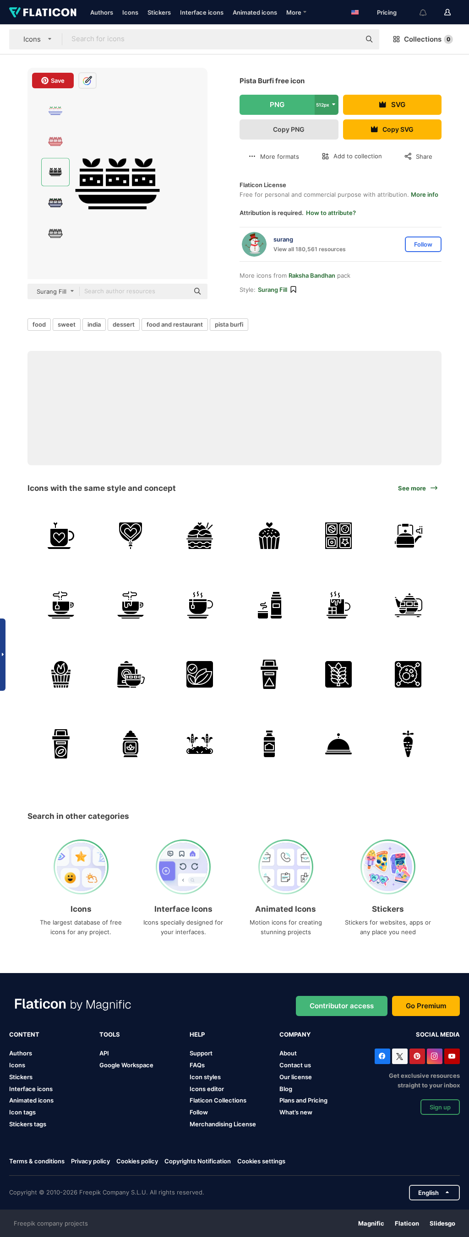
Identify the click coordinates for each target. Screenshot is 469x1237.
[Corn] (200, 743)
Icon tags (22, 1112)
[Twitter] (400, 1056)
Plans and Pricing (303, 1100)
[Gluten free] (338, 674)
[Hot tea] (131, 674)
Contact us (295, 1065)
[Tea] (61, 605)
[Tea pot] (408, 605)
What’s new (295, 1112)
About (288, 1053)
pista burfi (229, 324)
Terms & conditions (37, 1161)
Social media (438, 1034)
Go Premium (426, 1005)
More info (424, 194)
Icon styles (205, 1077)
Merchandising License (223, 1124)
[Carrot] (408, 743)
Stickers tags (27, 1124)
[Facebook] (382, 1056)
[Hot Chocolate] (131, 605)
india (94, 324)
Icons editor (207, 1088)
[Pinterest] (417, 1056)
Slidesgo (442, 1223)
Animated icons (255, 12)
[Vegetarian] (200, 674)
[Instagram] (434, 1056)
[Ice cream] (200, 536)
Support (201, 1053)
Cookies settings (261, 1161)
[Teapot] (408, 536)
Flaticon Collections (218, 1100)
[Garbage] (269, 674)
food (39, 324)
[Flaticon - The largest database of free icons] (42, 12)
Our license (295, 1077)
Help (197, 1034)
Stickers (159, 12)
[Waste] (61, 743)
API (104, 1053)
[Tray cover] (338, 743)
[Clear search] (349, 39)
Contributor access (342, 1005)
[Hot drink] (269, 605)
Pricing (387, 12)
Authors (101, 12)
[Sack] (131, 743)
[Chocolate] (338, 536)
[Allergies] (408, 674)
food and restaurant (175, 324)
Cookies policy (137, 1161)
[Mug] (61, 536)
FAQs (197, 1065)
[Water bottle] (269, 743)
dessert (124, 324)
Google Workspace (126, 1065)
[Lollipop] (131, 536)
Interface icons (202, 12)
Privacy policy (90, 1161)
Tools (109, 1034)
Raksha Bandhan (312, 275)
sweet (67, 324)
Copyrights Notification (197, 1161)
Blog (285, 1088)
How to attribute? (331, 212)
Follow (199, 1112)
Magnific (371, 1223)
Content (24, 1034)
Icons (130, 12)
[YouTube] (452, 1056)
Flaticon (407, 1223)
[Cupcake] (269, 536)
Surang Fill (272, 289)
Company (295, 1034)
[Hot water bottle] (61, 674)
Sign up (440, 1107)
